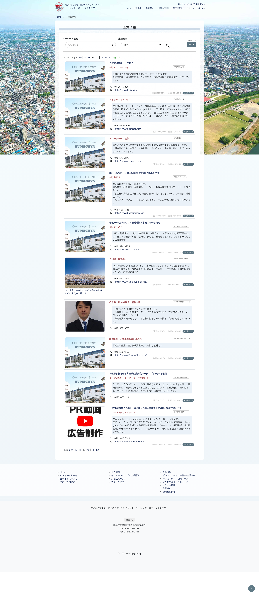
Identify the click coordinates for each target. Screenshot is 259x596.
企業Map (167, 488)
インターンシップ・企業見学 (125, 475)
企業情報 (167, 472)
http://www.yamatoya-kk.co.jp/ (131, 281)
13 (97, 57)
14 (101, 57)
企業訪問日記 (163, 8)
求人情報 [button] (137, 8)
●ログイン (200, 4)
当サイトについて (68, 478)
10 (85, 57)
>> (108, 57)
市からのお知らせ (68, 475)
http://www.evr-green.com (128, 161)
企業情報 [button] (149, 8)
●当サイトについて (186, 4)
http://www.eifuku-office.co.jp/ (131, 355)
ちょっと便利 (117, 481)
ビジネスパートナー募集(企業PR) (179, 475)
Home (128, 8)
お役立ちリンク (118, 478)
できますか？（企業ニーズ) (176, 478)
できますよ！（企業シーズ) (176, 481)
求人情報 (115, 472)
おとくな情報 (169, 485)
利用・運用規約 (67, 481)
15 (106, 57)
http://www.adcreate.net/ (128, 128)
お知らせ (190, 8)
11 (89, 57)
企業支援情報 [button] (177, 8)
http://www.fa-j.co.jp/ (126, 90)
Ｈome (58, 16)
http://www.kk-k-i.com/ (127, 249)
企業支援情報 (169, 491)
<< (78, 57)
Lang (203, 8)
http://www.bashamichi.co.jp (129, 213)
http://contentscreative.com (129, 441)
